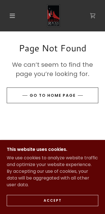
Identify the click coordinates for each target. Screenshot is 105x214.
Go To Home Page (53, 95)
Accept (53, 200)
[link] (53, 15)
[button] (12, 15)
